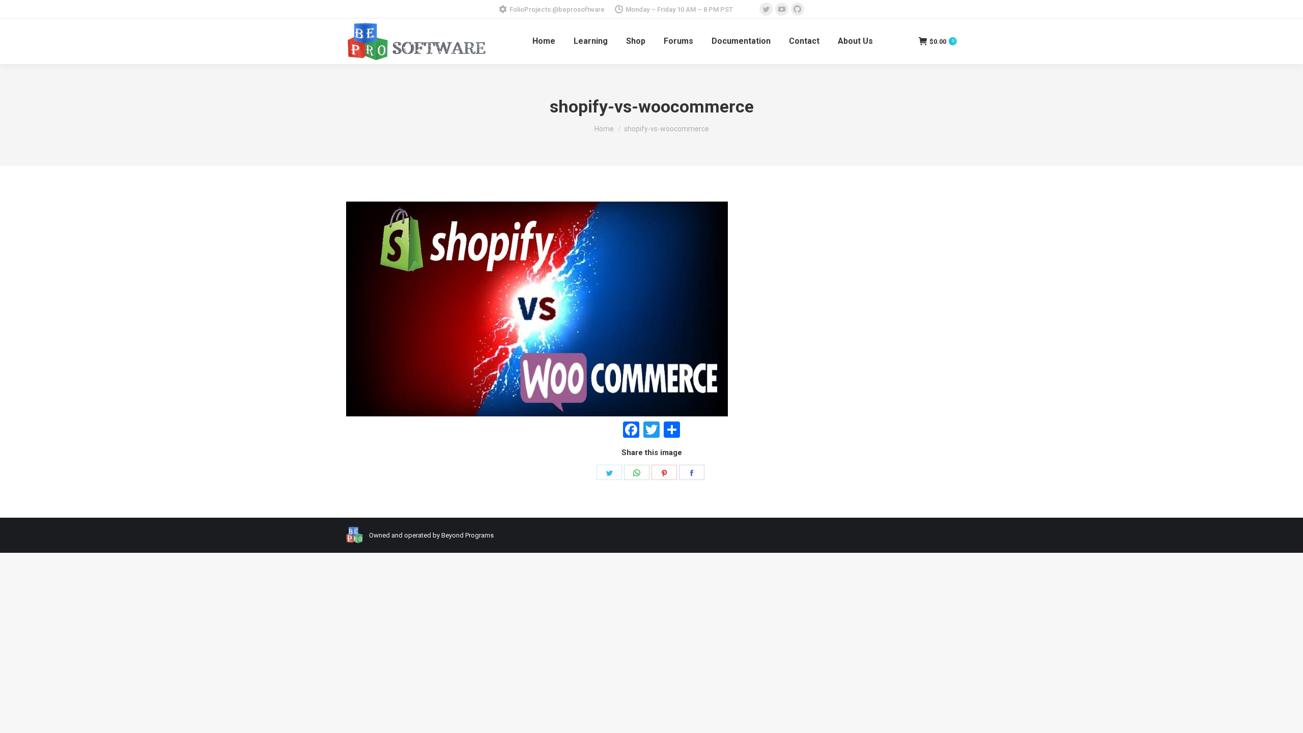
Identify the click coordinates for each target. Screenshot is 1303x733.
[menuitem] (543, 41)
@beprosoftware (578, 9)
